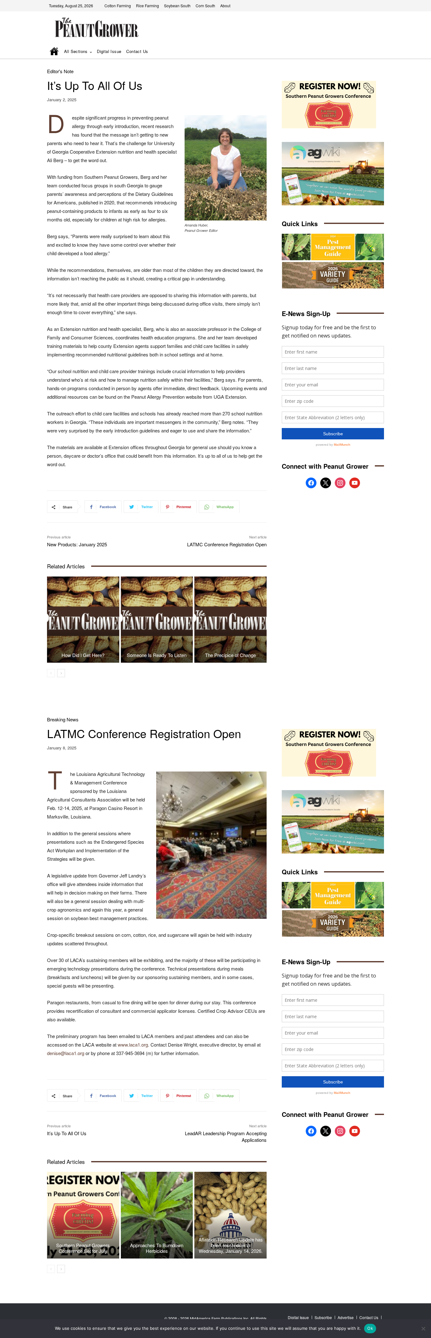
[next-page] (61, 673)
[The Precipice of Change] (230, 619)
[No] (423, 1328)
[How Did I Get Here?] (83, 619)
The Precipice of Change (230, 655)
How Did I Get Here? (83, 655)
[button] (370, 51)
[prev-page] (51, 673)
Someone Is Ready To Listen (156, 655)
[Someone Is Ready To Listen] (157, 619)
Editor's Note (60, 71)
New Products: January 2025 (77, 544)
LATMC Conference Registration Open (227, 544)
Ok (370, 1328)
